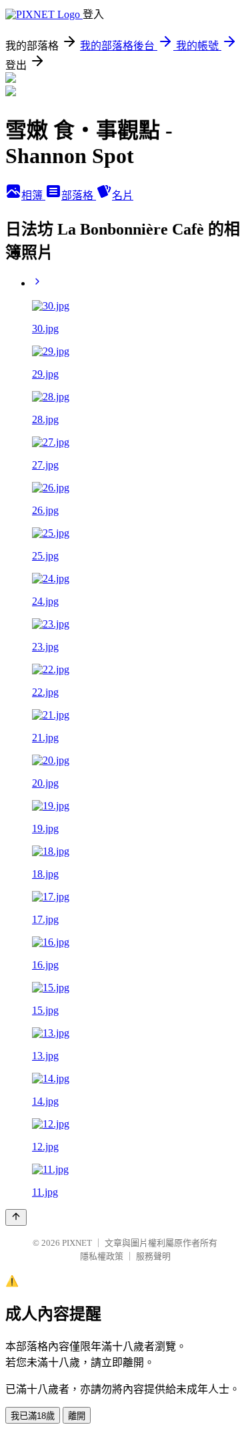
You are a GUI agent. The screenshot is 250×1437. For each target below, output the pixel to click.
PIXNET (77, 1243)
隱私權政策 (101, 1256)
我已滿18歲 (33, 1416)
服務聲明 (153, 1256)
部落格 (78, 195)
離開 (76, 1416)
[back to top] (16, 1217)
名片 (122, 195)
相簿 (33, 195)
